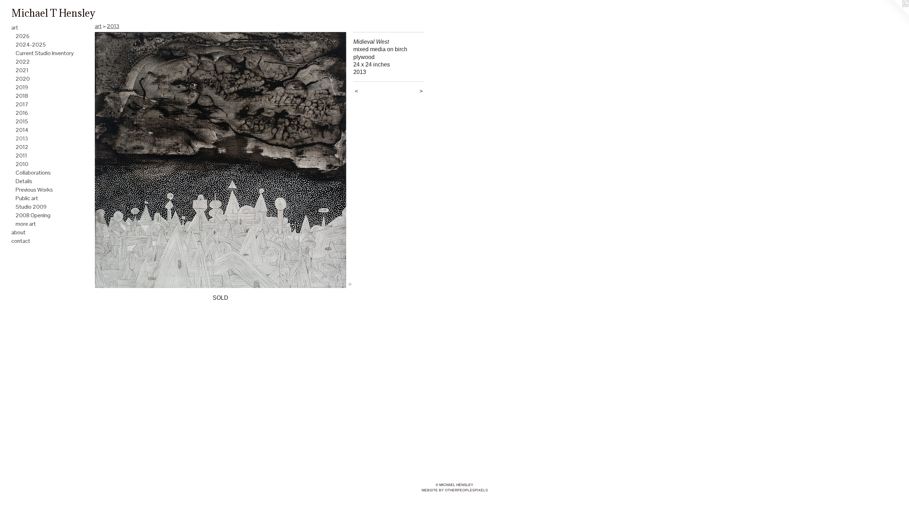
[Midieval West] (220, 160)
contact (20, 241)
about (18, 232)
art (14, 27)
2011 (21, 155)
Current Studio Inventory (45, 53)
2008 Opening (33, 215)
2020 (23, 78)
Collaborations (33, 172)
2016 (22, 113)
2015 (22, 121)
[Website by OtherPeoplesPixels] (895, 14)
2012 (22, 147)
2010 (22, 164)
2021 (22, 70)
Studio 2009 (31, 206)
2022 (23, 61)
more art (26, 224)
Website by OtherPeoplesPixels (454, 490)
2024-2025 (31, 44)
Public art (27, 198)
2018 (22, 96)
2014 (22, 130)
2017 (22, 104)
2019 (22, 87)
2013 (22, 138)
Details (24, 181)
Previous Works (34, 189)
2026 (22, 36)
